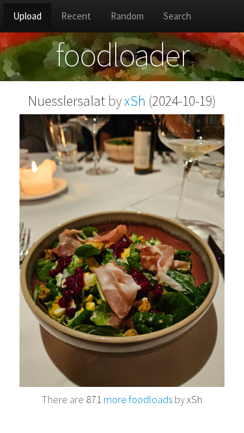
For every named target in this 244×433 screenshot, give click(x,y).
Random (127, 16)
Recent (76, 16)
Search (177, 16)
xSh (135, 101)
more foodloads (129, 399)
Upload (27, 16)
